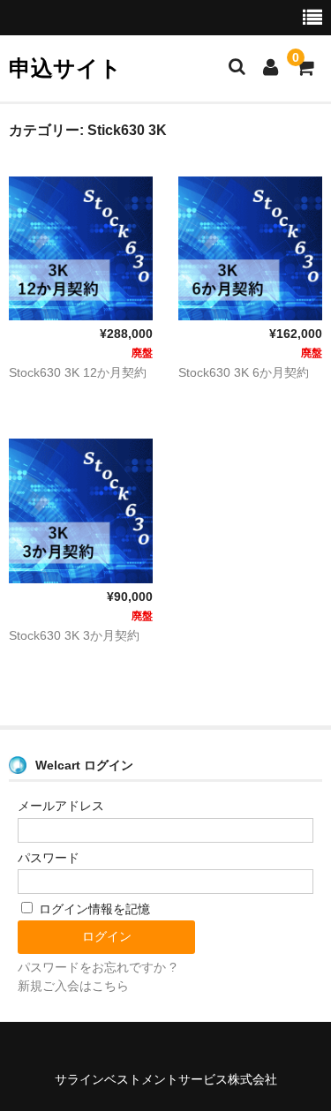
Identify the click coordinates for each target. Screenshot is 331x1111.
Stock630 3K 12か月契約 (78, 372)
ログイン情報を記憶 (92, 909)
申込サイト (65, 68)
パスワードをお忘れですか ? (97, 967)
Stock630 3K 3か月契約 (74, 635)
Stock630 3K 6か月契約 (243, 372)
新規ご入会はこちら (73, 986)
